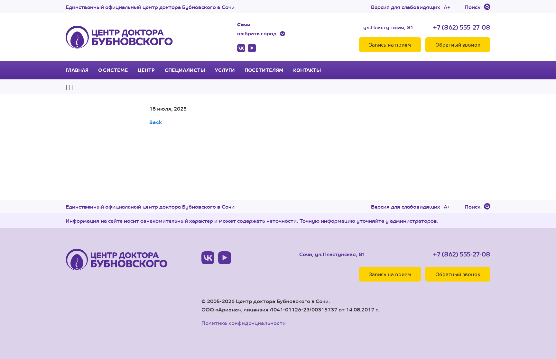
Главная (77, 70)
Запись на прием (390, 44)
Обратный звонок (457, 44)
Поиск (472, 6)
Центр (146, 70)
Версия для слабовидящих (405, 6)
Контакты (307, 70)
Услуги (225, 70)
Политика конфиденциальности (243, 323)
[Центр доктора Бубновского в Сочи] (119, 36)
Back (155, 122)
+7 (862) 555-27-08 (461, 26)
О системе (113, 70)
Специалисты (185, 70)
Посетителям (264, 70)
